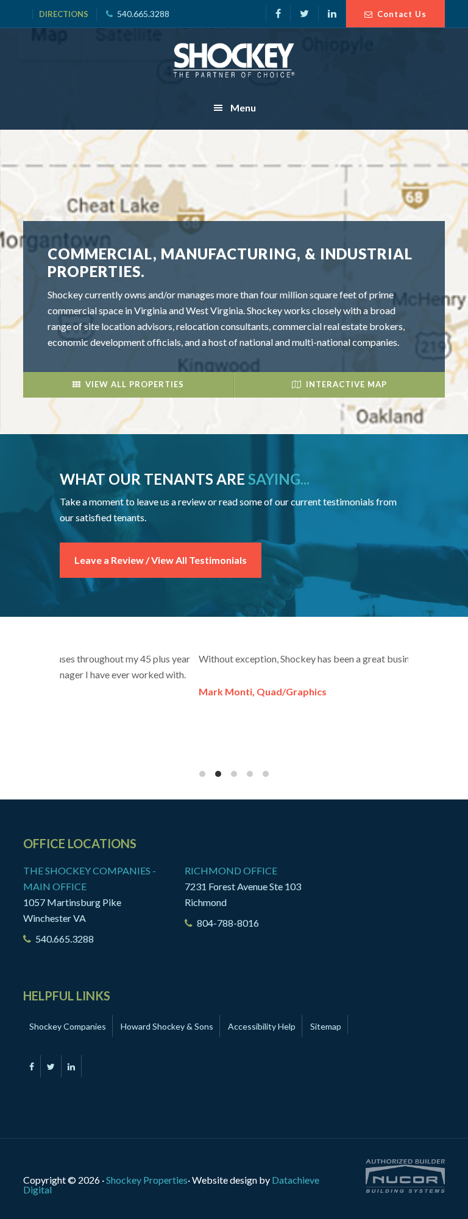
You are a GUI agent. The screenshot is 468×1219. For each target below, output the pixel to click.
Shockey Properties (234, 60)
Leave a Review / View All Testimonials (160, 560)
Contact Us (402, 14)
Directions (63, 14)
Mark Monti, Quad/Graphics (124, 691)
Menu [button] (243, 107)
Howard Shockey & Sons (167, 1026)
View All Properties (134, 384)
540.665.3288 (143, 14)
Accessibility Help (262, 1026)
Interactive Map (346, 384)
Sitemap (325, 1026)
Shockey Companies (67, 1026)
